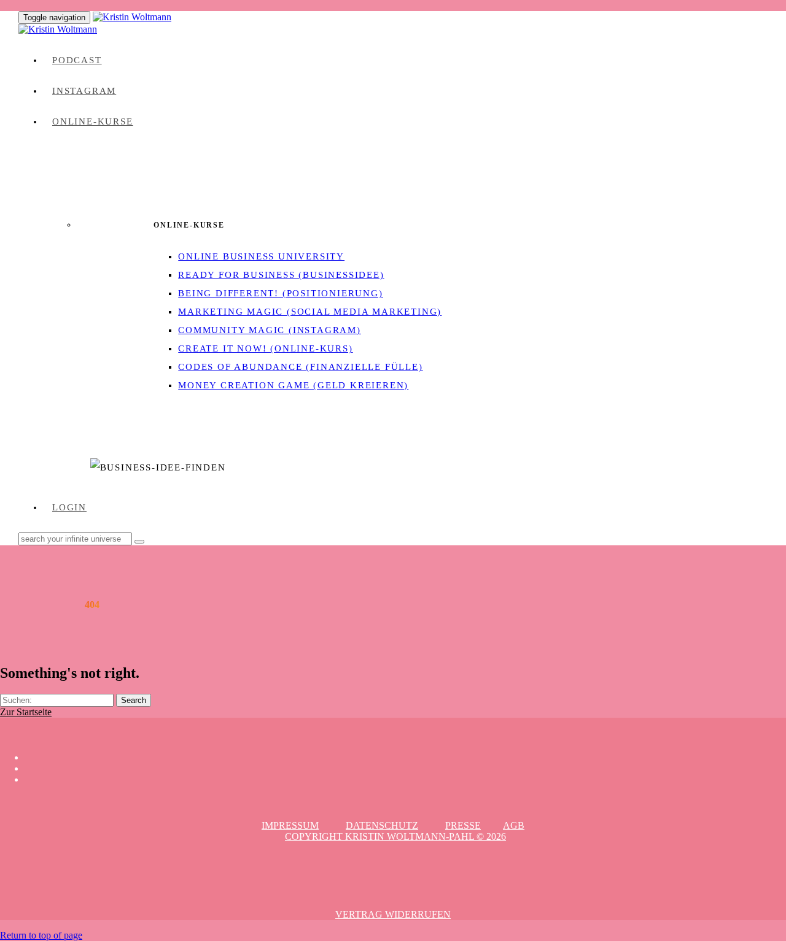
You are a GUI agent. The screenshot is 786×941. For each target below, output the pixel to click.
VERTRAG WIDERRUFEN (393, 914)
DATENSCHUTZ (382, 825)
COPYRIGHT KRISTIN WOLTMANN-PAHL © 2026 (395, 836)
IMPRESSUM (290, 825)
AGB (513, 825)
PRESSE (463, 825)
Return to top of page (41, 935)
